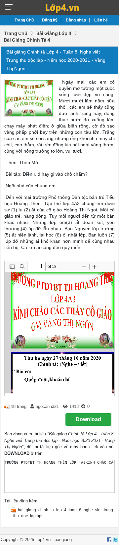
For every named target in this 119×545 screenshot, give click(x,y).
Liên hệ (101, 20)
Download (88, 419)
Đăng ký (50, 20)
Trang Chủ (24, 20)
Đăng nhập (76, 20)
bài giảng (63, 539)
